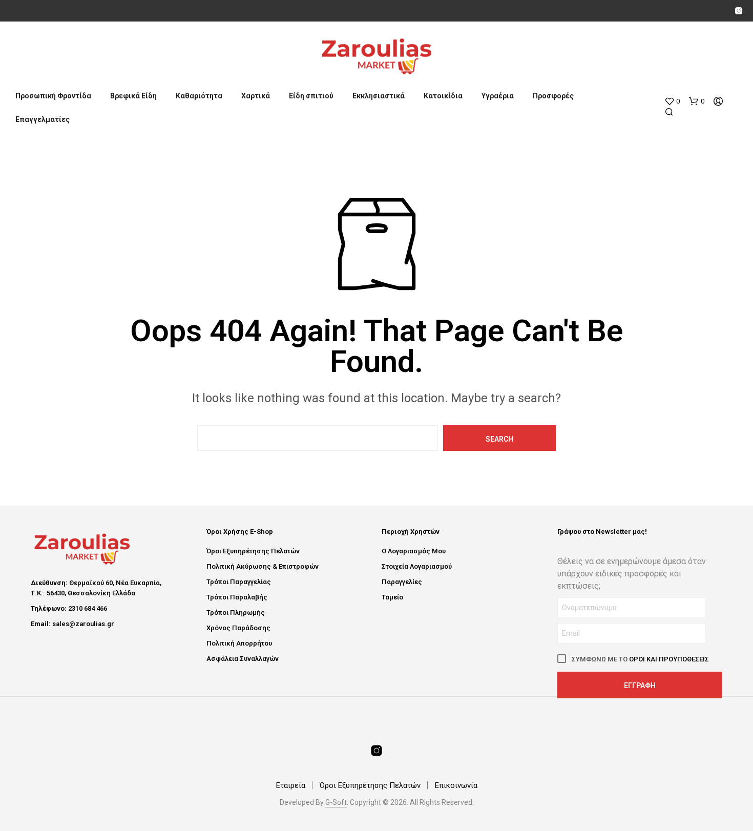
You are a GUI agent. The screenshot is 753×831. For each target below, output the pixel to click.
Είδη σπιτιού (311, 96)
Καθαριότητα (199, 96)
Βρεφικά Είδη (133, 96)
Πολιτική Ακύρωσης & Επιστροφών (262, 566)
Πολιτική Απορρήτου (239, 643)
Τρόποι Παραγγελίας (238, 582)
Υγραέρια (498, 96)
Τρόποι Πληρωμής (235, 612)
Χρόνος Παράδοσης (238, 628)
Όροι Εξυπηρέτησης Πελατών (253, 551)
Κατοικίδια (443, 96)
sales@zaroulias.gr (83, 624)
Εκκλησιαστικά (378, 96)
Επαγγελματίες (42, 119)
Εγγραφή (640, 685)
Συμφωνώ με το (639, 659)
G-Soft (336, 802)
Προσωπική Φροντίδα (53, 96)
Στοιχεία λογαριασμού (417, 566)
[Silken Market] (739, 11)
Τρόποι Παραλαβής (236, 597)
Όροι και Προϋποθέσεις (669, 659)
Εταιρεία (290, 785)
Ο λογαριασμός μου (414, 551)
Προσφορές (553, 96)
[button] (672, 101)
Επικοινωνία (456, 785)
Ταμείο (392, 597)
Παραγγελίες (402, 582)
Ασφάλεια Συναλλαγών (242, 658)
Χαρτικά (255, 96)
